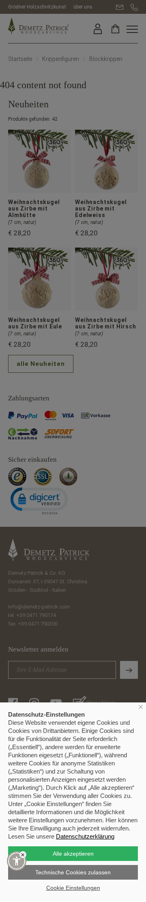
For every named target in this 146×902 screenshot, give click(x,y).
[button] (16, 860)
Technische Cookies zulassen (73, 872)
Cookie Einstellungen (73, 888)
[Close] (22, 854)
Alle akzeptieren (73, 853)
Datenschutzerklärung (85, 836)
